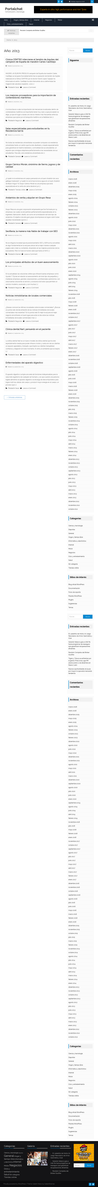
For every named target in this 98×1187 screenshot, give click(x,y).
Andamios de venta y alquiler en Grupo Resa (28, 197)
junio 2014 (72, 436)
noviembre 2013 (74, 463)
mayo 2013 (72, 486)
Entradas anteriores (15, 397)
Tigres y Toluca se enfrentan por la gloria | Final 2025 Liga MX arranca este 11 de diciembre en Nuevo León (54, 30)
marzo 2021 (72, 248)
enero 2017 (72, 352)
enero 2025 (72, 194)
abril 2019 (71, 286)
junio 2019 (72, 283)
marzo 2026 (72, 179)
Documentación (74, 588)
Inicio (6, 20)
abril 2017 (71, 340)
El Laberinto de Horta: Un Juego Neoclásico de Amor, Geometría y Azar (80, 108)
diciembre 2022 (73, 214)
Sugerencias (72, 604)
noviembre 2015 (74, 402)
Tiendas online (20, 190)
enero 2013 (72, 497)
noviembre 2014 (74, 421)
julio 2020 (71, 263)
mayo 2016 (72, 382)
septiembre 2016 (74, 367)
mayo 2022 (72, 225)
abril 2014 (71, 444)
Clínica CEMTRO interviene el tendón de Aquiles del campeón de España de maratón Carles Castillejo (32, 60)
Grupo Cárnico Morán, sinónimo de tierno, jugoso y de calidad (33, 165)
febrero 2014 (72, 451)
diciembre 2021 (73, 229)
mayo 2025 (72, 190)
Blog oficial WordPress (76, 584)
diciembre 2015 (73, 398)
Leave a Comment (29, 87)
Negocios (48, 20)
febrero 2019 (72, 290)
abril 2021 (71, 244)
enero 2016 (72, 394)
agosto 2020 (73, 260)
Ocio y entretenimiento (15, 24)
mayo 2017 (72, 336)
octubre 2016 (73, 363)
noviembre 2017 (74, 313)
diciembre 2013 (73, 459)
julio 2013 (71, 478)
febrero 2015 (72, 417)
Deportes (71, 529)
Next (92, 31)
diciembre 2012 (73, 501)
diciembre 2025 (73, 187)
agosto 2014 (72, 428)
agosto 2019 (72, 279)
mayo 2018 (72, 302)
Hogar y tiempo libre (21, 20)
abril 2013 (71, 490)
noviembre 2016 (74, 359)
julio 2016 (71, 375)
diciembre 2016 (73, 355)
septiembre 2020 (74, 256)
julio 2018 (71, 298)
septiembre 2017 (74, 321)
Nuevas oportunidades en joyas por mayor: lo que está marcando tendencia (80, 143)
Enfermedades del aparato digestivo (24, 362)
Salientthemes (50, 1184)
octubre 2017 (73, 317)
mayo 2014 (72, 440)
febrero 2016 (72, 390)
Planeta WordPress (75, 596)
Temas (70, 607)
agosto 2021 (72, 237)
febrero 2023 (73, 210)
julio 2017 (71, 329)
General (18, 156)
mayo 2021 (72, 240)
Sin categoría (73, 564)
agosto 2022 (72, 217)
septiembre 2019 (74, 275)
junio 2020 (72, 267)
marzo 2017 (72, 344)
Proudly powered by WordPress (14, 1184)
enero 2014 (72, 455)
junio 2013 (71, 482)
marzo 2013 (72, 494)
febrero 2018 (72, 306)
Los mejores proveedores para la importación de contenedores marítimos (31, 96)
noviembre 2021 (74, 233)
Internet (36, 20)
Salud (31, 24)
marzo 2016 (72, 386)
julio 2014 (71, 432)
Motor (60, 20)
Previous (90, 31)
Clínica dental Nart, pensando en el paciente (28, 329)
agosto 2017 (72, 325)
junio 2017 (71, 332)
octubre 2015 (73, 405)
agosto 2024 (73, 198)
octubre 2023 (73, 206)
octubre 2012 (73, 509)
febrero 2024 (73, 202)
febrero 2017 (72, 348)
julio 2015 (71, 409)
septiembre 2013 (74, 471)
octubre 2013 (73, 467)
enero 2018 (72, 309)
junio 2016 (72, 379)
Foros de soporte (74, 592)
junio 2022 (72, 221)
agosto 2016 (72, 371)
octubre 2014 (73, 425)
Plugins (71, 600)
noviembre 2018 (74, 294)
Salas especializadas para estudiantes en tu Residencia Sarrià (28, 129)
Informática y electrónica (77, 541)
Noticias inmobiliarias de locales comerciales (29, 295)
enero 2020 (72, 271)
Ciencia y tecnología (75, 526)
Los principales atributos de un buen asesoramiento (32, 262)
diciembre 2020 (73, 252)
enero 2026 (72, 183)
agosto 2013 (72, 474)
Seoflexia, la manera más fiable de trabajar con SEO (32, 231)
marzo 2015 (72, 413)
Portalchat (13, 9)
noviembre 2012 (74, 505)
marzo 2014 (72, 448)
